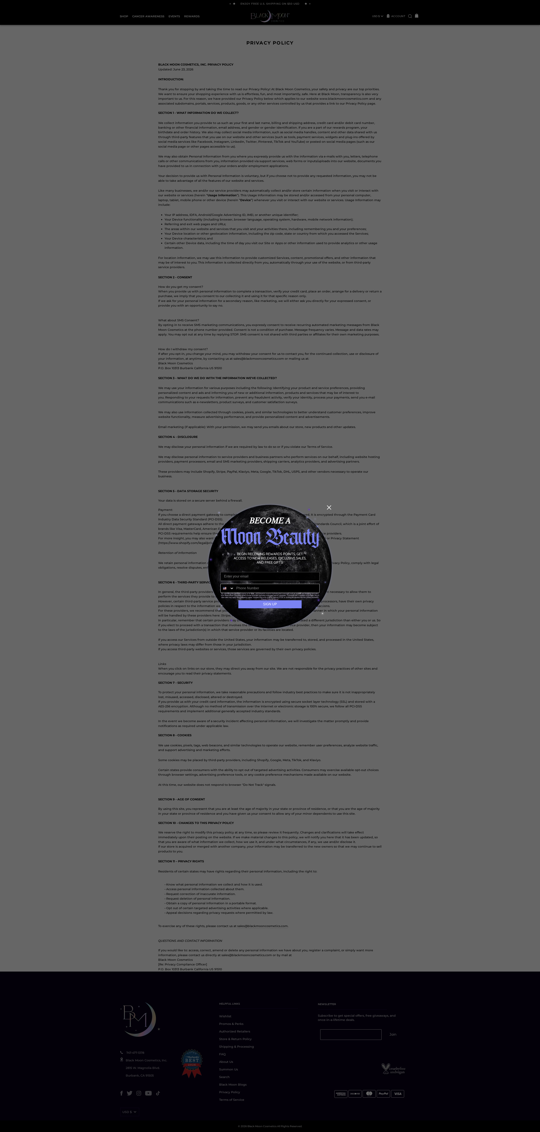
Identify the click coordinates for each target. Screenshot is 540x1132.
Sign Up (270, 604)
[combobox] (227, 588)
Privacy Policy (266, 599)
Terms (276, 599)
